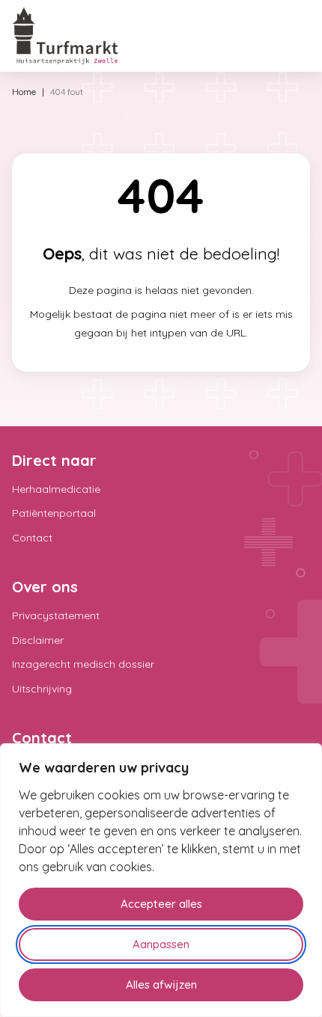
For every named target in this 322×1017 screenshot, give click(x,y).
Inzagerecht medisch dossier (83, 664)
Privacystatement (56, 615)
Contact (32, 537)
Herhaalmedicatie (56, 489)
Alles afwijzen (161, 984)
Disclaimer (38, 640)
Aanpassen (161, 944)
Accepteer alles (161, 904)
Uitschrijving (42, 688)
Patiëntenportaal (54, 513)
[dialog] (161, 880)
